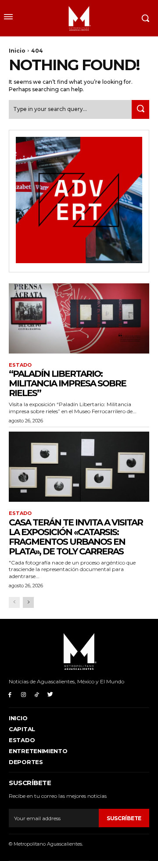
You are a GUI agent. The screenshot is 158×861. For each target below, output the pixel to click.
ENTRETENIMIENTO (38, 750)
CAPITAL (22, 728)
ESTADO (20, 365)
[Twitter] (50, 694)
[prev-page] (14, 602)
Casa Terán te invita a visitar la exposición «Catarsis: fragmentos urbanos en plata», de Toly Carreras (76, 537)
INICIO (18, 718)
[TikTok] (37, 694)
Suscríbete (124, 818)
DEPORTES (26, 761)
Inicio (17, 50)
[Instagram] (23, 694)
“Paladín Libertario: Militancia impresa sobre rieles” (67, 383)
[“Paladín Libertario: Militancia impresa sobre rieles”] (79, 318)
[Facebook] (9, 694)
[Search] (140, 109)
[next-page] (28, 602)
